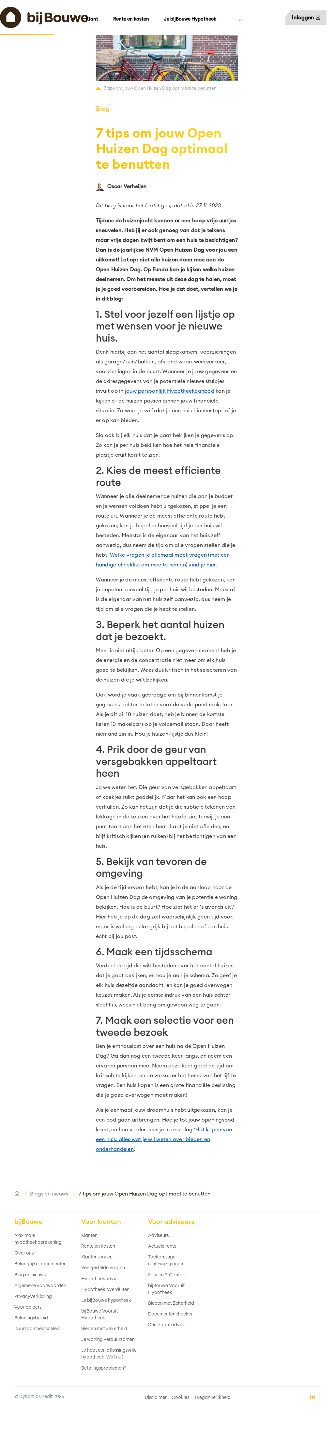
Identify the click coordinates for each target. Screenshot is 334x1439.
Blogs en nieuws (49, 1194)
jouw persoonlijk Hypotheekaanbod (169, 391)
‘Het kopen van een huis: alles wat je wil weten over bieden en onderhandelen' (164, 1139)
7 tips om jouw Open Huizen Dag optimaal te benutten (144, 1194)
